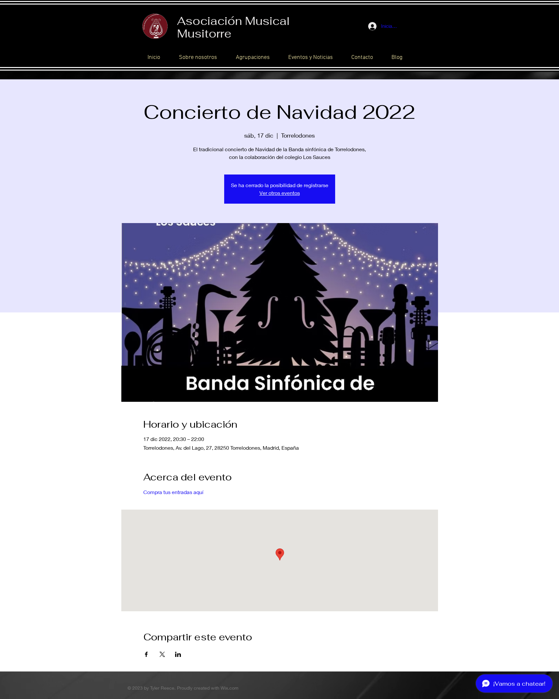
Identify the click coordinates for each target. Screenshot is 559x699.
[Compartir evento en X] (162, 654)
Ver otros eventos (279, 193)
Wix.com (229, 688)
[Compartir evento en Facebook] (146, 654)
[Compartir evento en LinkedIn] (178, 654)
